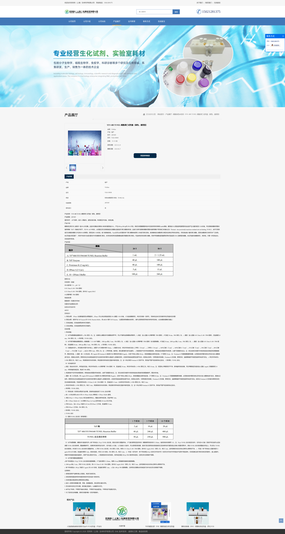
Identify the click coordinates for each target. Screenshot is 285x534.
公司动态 (101, 21)
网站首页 (161, 114)
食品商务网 (143, 531)
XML (117, 531)
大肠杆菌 (122, 526)
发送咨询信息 (145, 155)
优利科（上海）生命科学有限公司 (100, 531)
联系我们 (208, 3)
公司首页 (72, 21)
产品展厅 (116, 21)
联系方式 (146, 21)
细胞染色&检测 (178, 114)
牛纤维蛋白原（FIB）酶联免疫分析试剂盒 (159, 526)
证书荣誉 (131, 21)
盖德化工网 (132, 531)
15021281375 (108, 3)
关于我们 (200, 3)
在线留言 (217, 3)
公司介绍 (87, 21)
